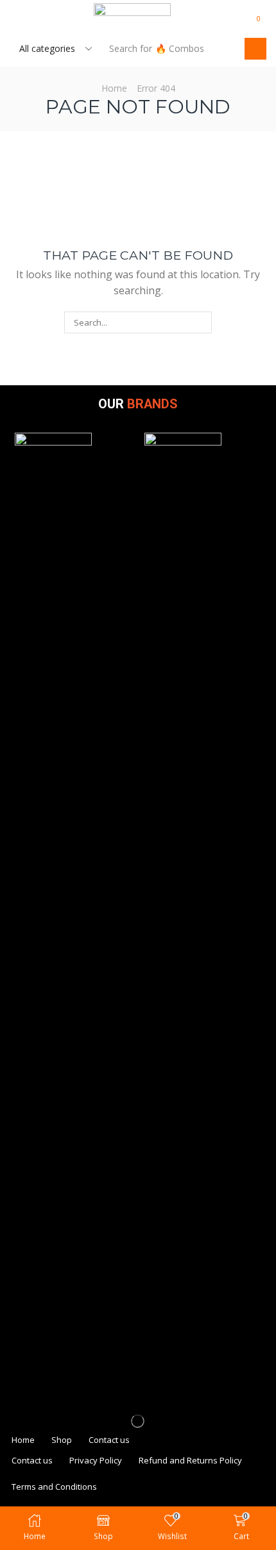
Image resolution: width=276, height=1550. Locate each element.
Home (114, 88)
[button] (16, 18)
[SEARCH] (201, 322)
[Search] (255, 49)
